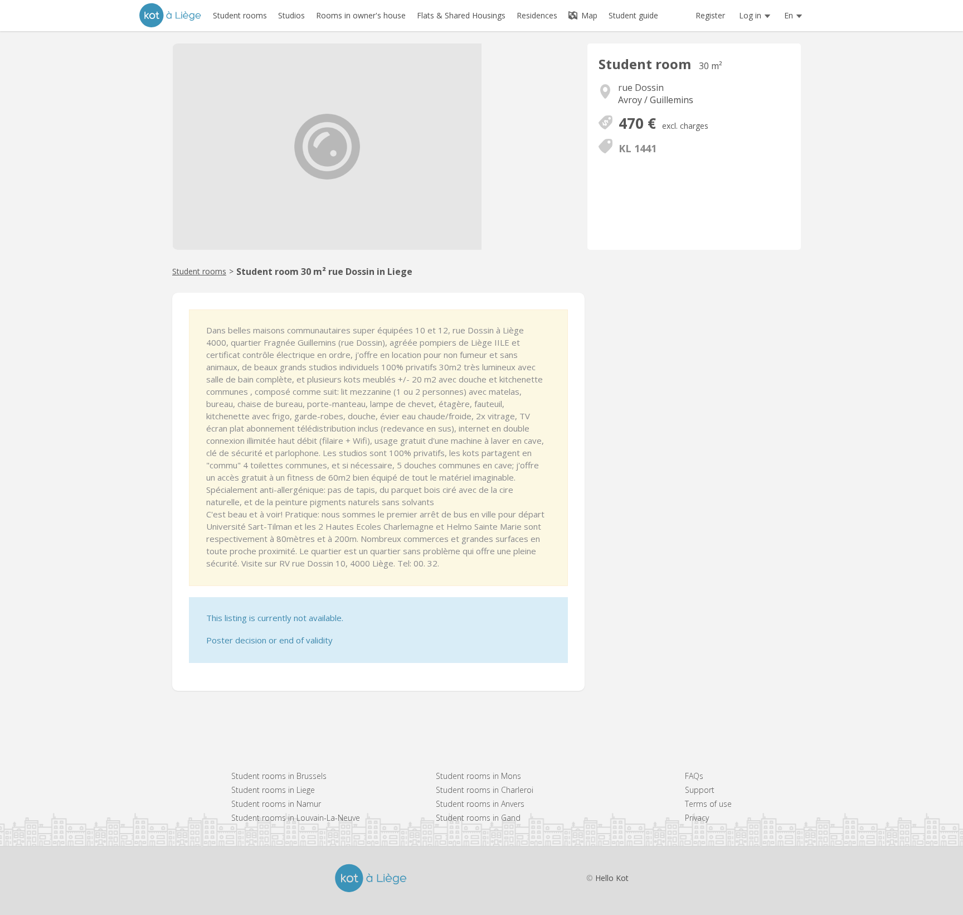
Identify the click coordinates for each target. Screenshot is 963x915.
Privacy (697, 817)
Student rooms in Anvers (480, 803)
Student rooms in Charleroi (484, 790)
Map (588, 15)
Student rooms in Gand (478, 817)
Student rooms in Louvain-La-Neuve (295, 817)
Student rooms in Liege (273, 790)
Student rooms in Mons (478, 776)
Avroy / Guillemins (655, 100)
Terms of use (708, 803)
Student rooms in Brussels (279, 776)
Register (710, 15)
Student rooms (199, 271)
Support (699, 790)
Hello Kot (612, 878)
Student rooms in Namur (276, 803)
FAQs (694, 776)
